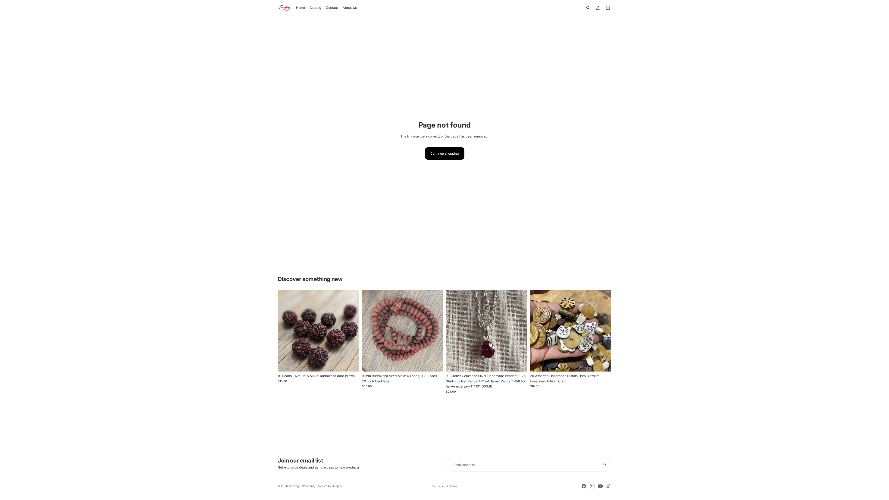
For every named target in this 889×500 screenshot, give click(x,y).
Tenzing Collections (301, 486)
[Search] (588, 8)
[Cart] (608, 8)
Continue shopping (444, 153)
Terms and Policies (444, 486)
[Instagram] (592, 486)
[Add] (352, 364)
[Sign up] (604, 465)
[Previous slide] (285, 331)
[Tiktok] (608, 486)
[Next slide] (352, 331)
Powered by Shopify (329, 486)
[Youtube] (600, 486)
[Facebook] (584, 486)
